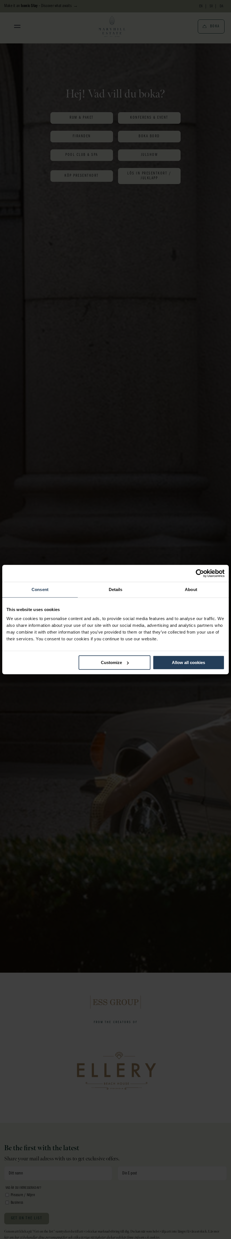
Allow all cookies (188, 662)
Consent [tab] (40, 589)
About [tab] (191, 589)
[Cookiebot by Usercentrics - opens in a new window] (200, 573)
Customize (111, 662)
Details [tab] (116, 589)
